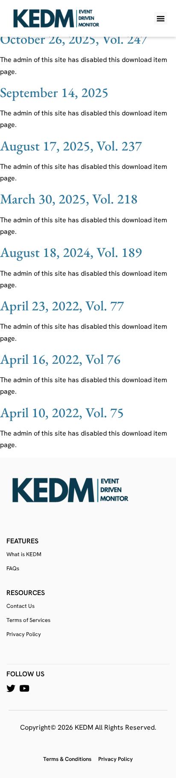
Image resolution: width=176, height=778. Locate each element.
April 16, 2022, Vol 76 (60, 359)
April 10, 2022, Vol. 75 (62, 412)
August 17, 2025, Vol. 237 (71, 146)
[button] (160, 18)
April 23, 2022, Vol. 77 (62, 306)
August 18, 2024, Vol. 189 (71, 252)
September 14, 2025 (54, 92)
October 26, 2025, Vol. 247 (73, 39)
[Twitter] (10, 688)
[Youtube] (24, 688)
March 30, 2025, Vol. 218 (69, 199)
